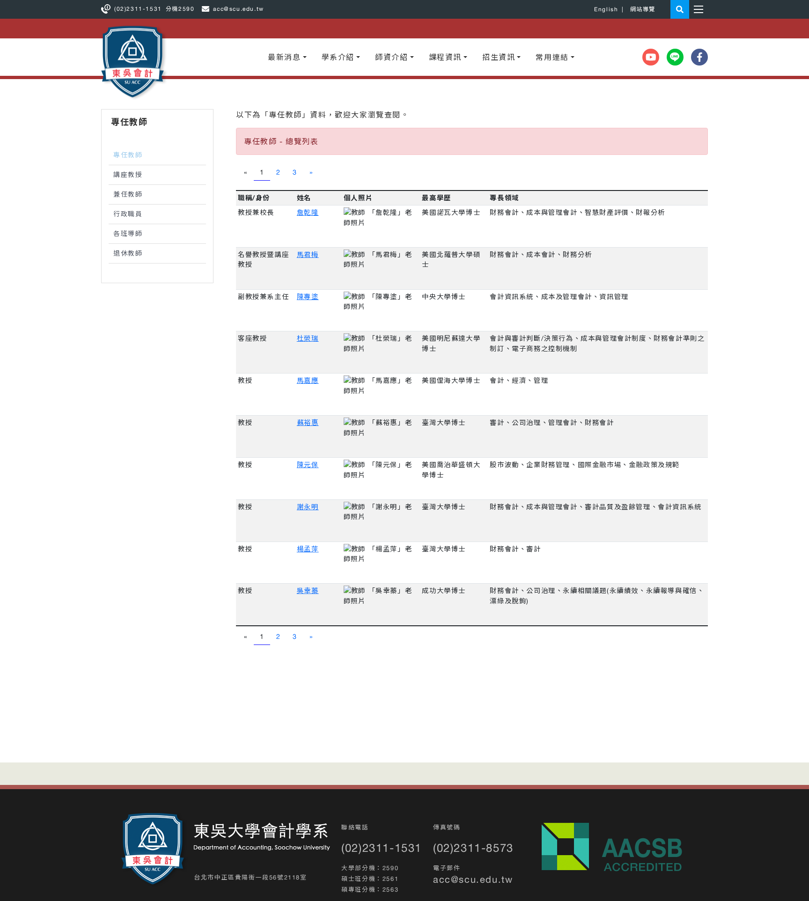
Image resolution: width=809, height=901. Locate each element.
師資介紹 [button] (391, 57)
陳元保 (308, 465)
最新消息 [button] (284, 57)
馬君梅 (308, 254)
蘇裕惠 (308, 422)
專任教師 (127, 155)
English (606, 9)
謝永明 (308, 507)
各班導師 (127, 233)
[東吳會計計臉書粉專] (699, 57)
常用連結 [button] (552, 57)
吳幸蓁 (308, 590)
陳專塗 (308, 296)
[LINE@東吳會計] (675, 57)
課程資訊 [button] (445, 57)
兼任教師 (127, 194)
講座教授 (127, 174)
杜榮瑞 (308, 338)
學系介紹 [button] (338, 57)
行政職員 (127, 214)
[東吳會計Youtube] (650, 57)
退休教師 (127, 253)
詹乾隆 (308, 212)
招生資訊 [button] (498, 57)
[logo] (154, 849)
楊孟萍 (308, 549)
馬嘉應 (308, 380)
